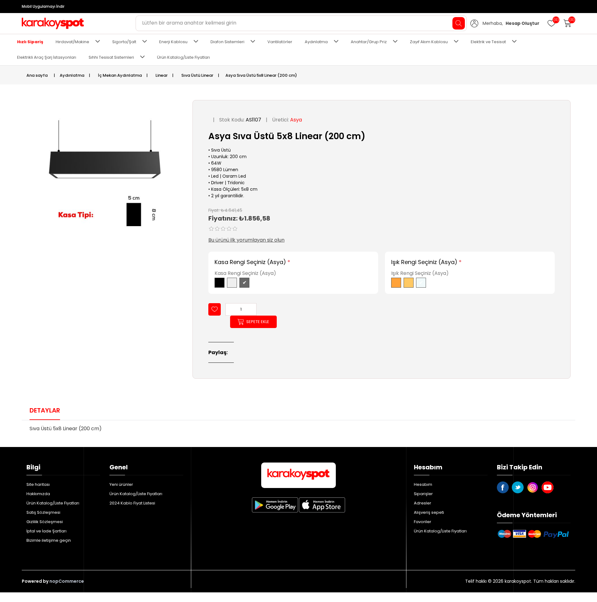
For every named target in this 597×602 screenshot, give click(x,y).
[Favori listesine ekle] (214, 309)
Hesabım (423, 484)
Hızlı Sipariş (30, 42)
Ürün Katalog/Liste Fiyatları (183, 57)
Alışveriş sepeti (429, 512)
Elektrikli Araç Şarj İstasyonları (46, 57)
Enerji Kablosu (173, 42)
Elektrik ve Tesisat (488, 42)
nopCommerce (66, 581)
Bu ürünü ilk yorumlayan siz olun (246, 240)
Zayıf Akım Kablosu (429, 42)
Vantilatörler (279, 42)
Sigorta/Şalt (124, 42)
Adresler (422, 503)
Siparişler (423, 494)
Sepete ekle (257, 322)
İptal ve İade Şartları (46, 531)
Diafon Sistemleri (227, 42)
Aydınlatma (316, 42)
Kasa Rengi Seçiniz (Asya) (250, 262)
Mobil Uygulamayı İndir (43, 6)
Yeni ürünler (121, 484)
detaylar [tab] (45, 410)
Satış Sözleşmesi (43, 512)
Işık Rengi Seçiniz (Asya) (424, 262)
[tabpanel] (298, 430)
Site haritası (38, 484)
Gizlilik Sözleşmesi (44, 522)
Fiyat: (214, 210)
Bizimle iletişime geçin (48, 540)
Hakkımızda (38, 494)
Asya (296, 119)
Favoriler (422, 522)
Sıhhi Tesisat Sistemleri (111, 57)
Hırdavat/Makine (72, 42)
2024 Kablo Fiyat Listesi (132, 503)
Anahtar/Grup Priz (369, 42)
